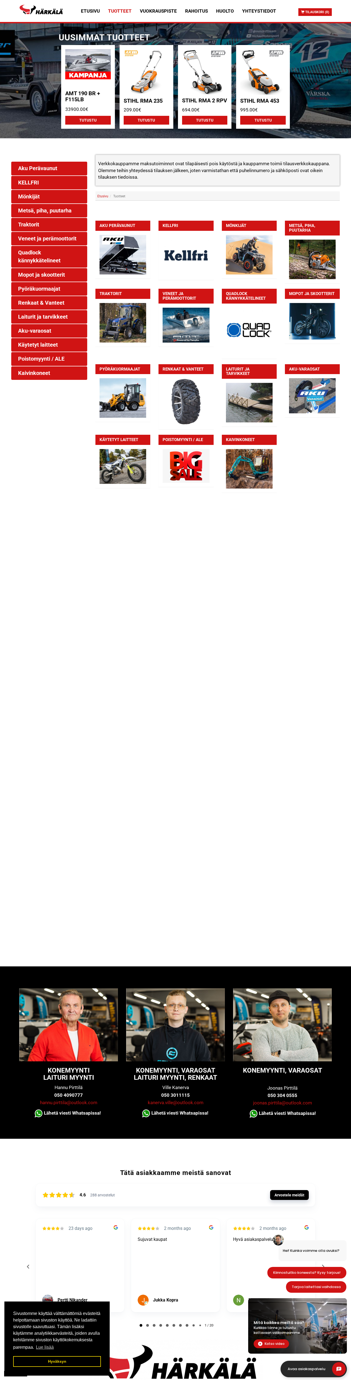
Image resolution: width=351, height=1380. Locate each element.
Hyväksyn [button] (57, 1361)
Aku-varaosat (304, 369)
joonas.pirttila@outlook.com (282, 1103)
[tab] (217, 210)
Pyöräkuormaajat (120, 369)
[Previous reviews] (28, 1266)
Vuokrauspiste (158, 11)
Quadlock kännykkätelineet (246, 296)
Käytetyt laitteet (119, 439)
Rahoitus (196, 11)
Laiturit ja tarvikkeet (238, 371)
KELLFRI (170, 225)
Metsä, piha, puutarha (302, 228)
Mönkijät (236, 225)
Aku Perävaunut (117, 225)
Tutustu (88, 120)
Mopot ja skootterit (312, 293)
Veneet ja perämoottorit (179, 296)
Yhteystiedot (259, 11)
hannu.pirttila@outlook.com (68, 1102)
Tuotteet (120, 11)
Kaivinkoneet (240, 439)
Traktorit (111, 293)
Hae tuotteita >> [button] (220, 210)
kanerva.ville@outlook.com (175, 1102)
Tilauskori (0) (316, 12)
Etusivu (90, 11)
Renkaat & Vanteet (183, 369)
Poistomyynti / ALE (183, 439)
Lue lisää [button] (45, 1347)
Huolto (225, 11)
